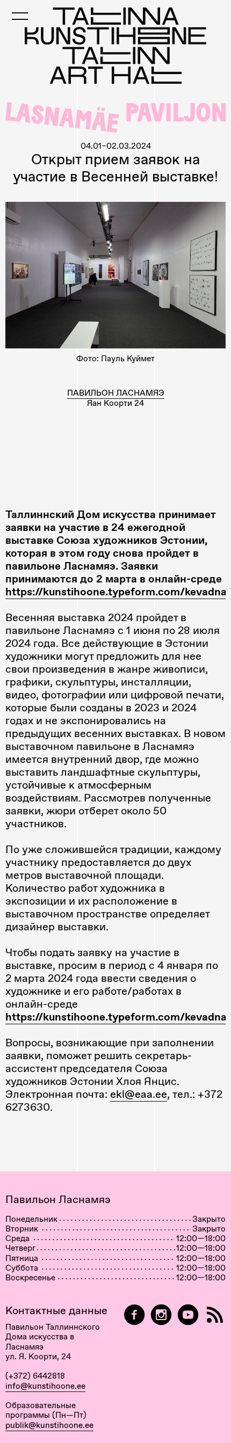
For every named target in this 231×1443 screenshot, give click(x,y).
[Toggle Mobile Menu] (20, 16)
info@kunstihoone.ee (45, 1386)
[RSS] (215, 1315)
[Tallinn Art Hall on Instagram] (161, 1315)
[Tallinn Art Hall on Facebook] (134, 1315)
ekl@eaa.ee (138, 1094)
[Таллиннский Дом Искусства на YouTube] (188, 1315)
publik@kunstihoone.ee (49, 1425)
